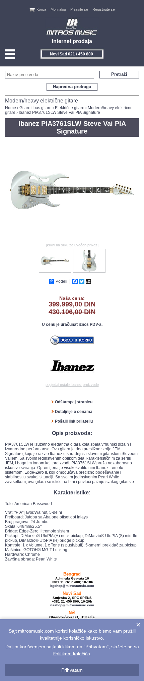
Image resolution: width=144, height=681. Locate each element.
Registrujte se (103, 9)
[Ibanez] (72, 366)
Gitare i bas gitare (35, 107)
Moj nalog (58, 9)
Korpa (41, 9)
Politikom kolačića (71, 653)
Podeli (61, 281)
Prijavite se (79, 9)
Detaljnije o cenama (73, 411)
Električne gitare (69, 107)
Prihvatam (72, 670)
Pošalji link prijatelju (74, 421)
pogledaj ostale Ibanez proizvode (72, 385)
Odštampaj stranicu (73, 402)
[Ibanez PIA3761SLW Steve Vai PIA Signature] (72, 239)
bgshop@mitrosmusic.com (72, 586)
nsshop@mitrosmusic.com (72, 605)
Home (10, 107)
